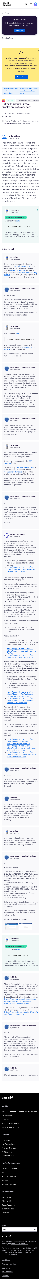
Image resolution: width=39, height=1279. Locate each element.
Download (6, 1140)
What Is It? (6, 1201)
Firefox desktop (8, 1144)
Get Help (5, 1213)
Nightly (5, 1180)
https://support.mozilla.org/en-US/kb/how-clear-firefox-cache (20, 656)
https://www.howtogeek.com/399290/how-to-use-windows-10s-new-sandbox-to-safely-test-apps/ (20, 1001)
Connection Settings (13, 472)
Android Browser (9, 1148)
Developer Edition (17, 270)
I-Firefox (7, 13)
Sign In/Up (6, 1197)
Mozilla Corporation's (15, 1242)
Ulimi (4, 1225)
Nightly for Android (10, 1184)
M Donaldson (14, 136)
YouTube (6, 1236)
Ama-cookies (7, 1272)
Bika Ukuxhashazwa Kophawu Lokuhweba (19, 1112)
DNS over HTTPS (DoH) (25, 468)
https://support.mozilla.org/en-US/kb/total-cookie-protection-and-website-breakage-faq (22, 748)
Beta (4, 1173)
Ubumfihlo (6, 1268)
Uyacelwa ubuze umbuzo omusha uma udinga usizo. (29, 91)
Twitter (2, 1236)
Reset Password (8, 1205)
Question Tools (7, 38)
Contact (5, 1276)
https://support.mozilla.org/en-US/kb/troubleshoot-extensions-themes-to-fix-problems (21, 569)
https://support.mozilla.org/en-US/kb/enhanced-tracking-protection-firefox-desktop (20, 741)
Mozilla (7, 1097)
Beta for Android (9, 1176)
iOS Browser (7, 1152)
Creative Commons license (16, 1253)
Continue (19, 30)
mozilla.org (6, 1260)
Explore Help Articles (11, 1127)
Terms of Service (9, 1264)
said (18, 221)
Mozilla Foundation (19, 1244)
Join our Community (10, 1123)
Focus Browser (8, 1156)
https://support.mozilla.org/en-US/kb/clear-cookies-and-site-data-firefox (22, 651)
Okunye (16, 121)
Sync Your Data (8, 1209)
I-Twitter (5, 1120)
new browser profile (23, 266)
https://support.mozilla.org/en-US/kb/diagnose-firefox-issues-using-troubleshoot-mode (20, 694)
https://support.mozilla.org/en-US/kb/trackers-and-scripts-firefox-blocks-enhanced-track (22, 754)
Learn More (21, 77)
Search (26, 4)
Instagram (10, 1236)
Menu (30, 4)
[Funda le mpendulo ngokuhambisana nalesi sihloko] (37, 210)
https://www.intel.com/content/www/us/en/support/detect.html (21, 1013)
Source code (7, 1116)
